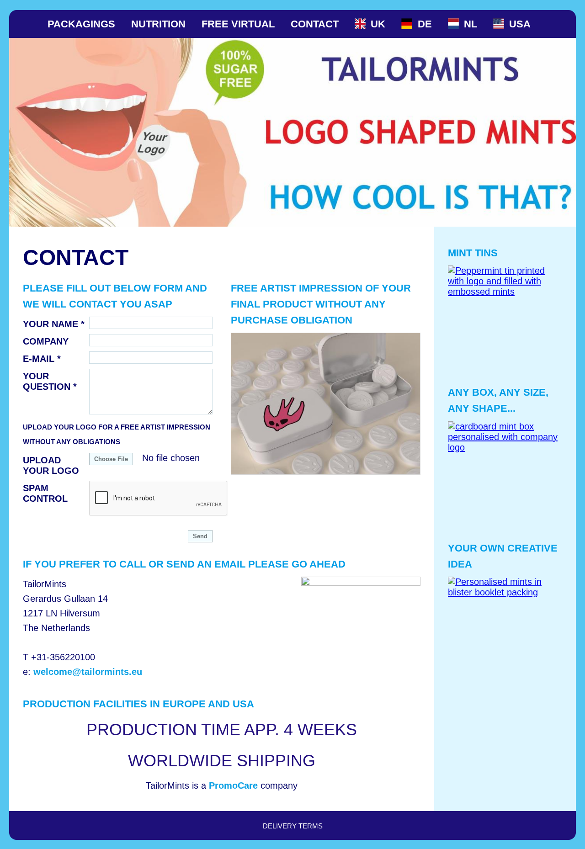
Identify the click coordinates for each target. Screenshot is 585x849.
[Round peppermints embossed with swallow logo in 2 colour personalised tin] (325, 403)
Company (46, 341)
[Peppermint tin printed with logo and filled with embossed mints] (505, 322)
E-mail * (42, 359)
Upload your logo (51, 465)
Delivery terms (293, 826)
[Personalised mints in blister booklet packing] (505, 634)
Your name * (54, 324)
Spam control (45, 493)
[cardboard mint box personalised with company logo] (505, 478)
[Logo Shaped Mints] (31, 24)
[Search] (553, 24)
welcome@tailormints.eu (87, 672)
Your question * (50, 381)
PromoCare (233, 785)
